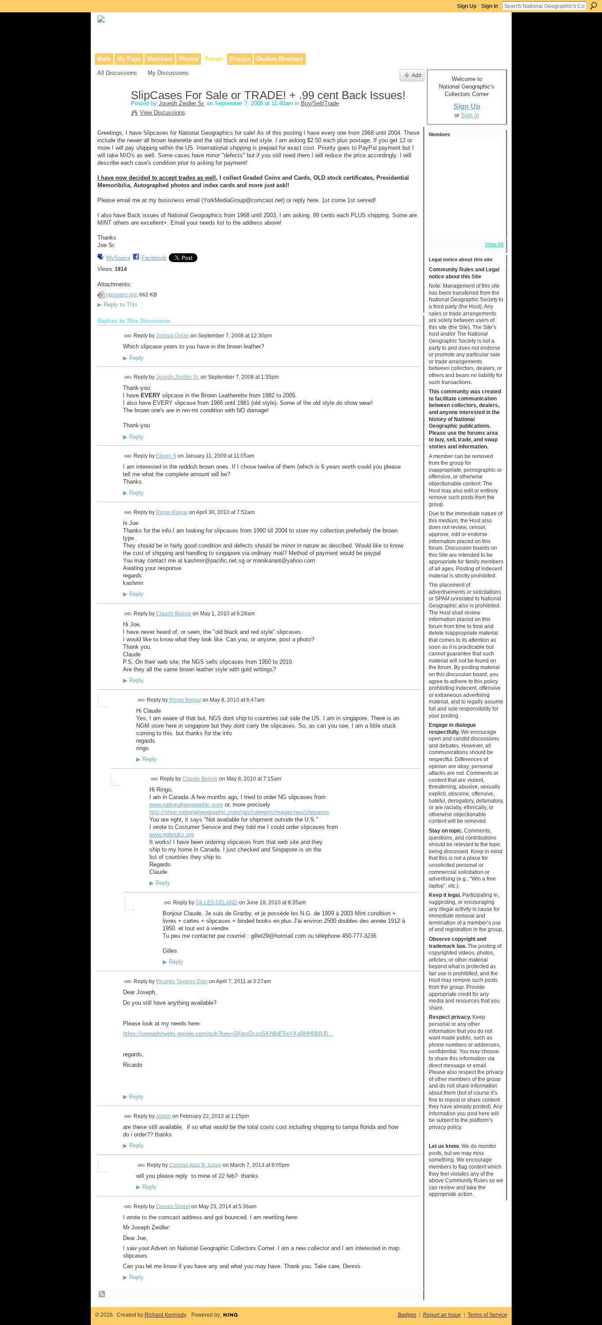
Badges (407, 1315)
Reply (133, 358)
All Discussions (117, 73)
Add (416, 75)
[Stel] (488, 177)
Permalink (128, 336)
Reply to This (117, 304)
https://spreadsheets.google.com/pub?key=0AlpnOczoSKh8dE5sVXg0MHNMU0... (228, 1033)
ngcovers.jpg (121, 295)
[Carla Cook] (440, 200)
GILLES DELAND (217, 902)
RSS (102, 1295)
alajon (163, 1116)
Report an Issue (442, 1315)
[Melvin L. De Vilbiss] (464, 153)
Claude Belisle (173, 614)
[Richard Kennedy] (440, 153)
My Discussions (168, 73)
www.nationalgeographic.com (186, 804)
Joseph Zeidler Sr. (182, 103)
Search (593, 6)
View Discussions (162, 112)
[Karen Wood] (440, 224)
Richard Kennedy (165, 1315)
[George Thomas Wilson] (488, 153)
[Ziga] (440, 177)
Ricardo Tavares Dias (182, 981)
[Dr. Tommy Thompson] (488, 224)
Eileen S (166, 456)
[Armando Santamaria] (464, 200)
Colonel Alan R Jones (195, 1165)
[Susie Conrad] (488, 200)
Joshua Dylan (172, 336)
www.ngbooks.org (171, 834)
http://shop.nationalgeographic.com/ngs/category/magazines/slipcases (239, 812)
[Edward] (464, 224)
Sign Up (466, 6)
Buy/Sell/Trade (320, 103)
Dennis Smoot (173, 1206)
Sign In (489, 6)
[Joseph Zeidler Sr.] (111, 114)
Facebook (154, 258)
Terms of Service (487, 1315)
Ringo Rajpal (172, 512)
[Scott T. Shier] (464, 177)
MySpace (118, 258)
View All (494, 244)
